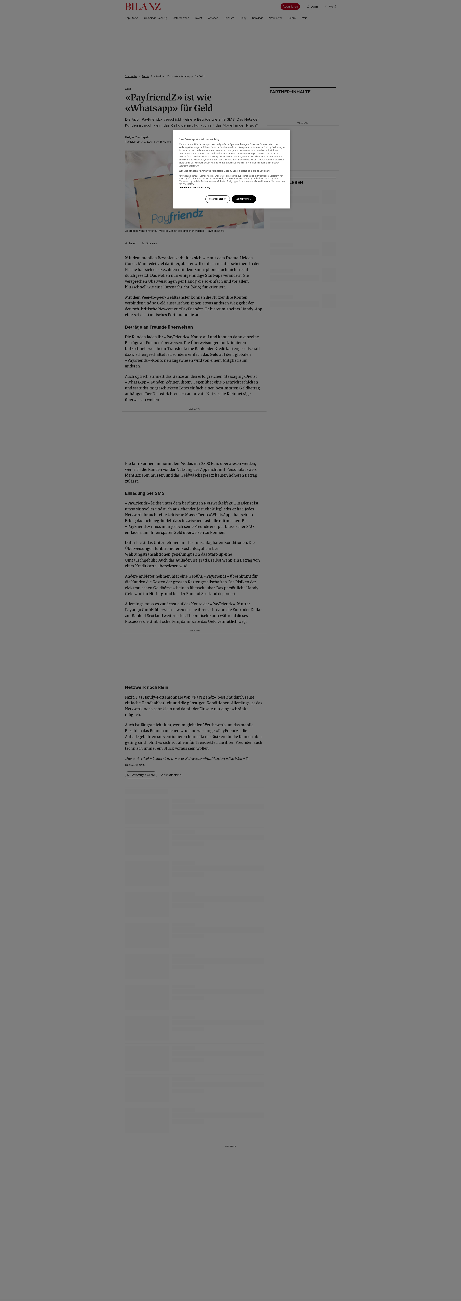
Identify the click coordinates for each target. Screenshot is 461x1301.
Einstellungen (217, 199)
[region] (231, 169)
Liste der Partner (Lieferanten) (194, 187)
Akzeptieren (243, 199)
